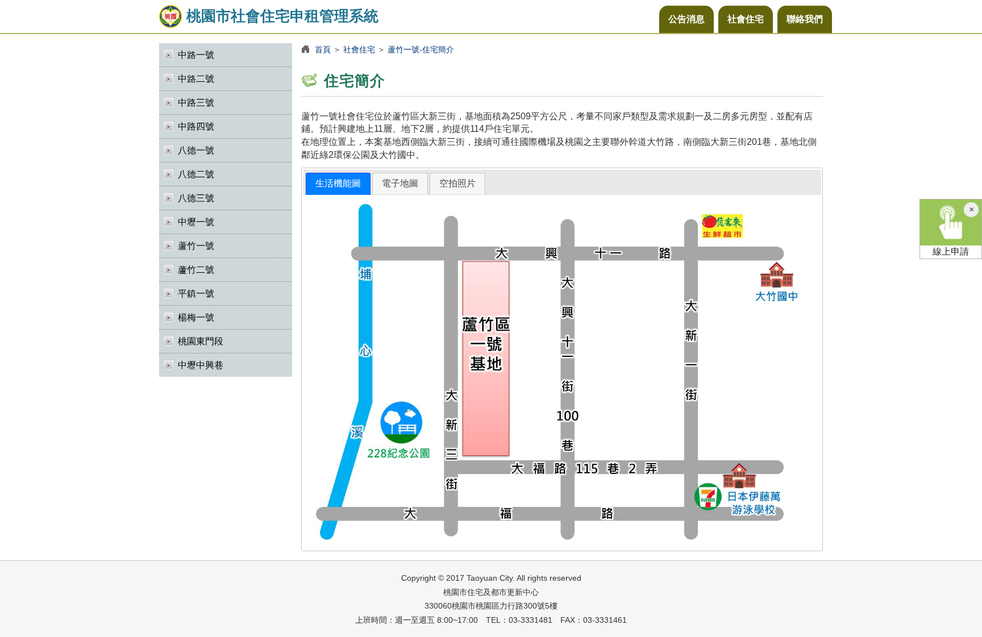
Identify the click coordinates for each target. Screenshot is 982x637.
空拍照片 (457, 183)
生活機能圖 (338, 183)
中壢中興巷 (200, 365)
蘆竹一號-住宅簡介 (421, 49)
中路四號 (196, 126)
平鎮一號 (196, 293)
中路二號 (196, 79)
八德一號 (196, 150)
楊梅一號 (196, 317)
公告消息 (686, 19)
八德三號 (196, 198)
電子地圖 (400, 183)
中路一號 (196, 55)
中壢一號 (196, 222)
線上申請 (951, 251)
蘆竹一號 (196, 246)
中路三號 (196, 102)
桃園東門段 (200, 341)
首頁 (323, 49)
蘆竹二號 (196, 269)
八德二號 (196, 174)
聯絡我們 (805, 19)
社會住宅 (745, 19)
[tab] (338, 184)
